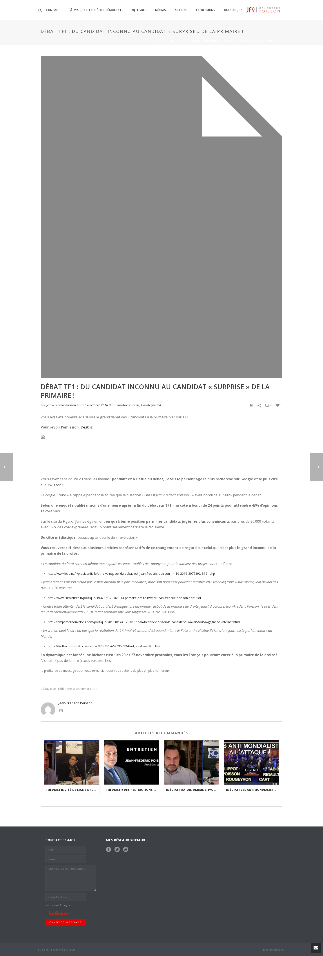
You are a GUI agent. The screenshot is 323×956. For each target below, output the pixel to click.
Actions (181, 10)
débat (45, 688)
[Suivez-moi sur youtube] (125, 849)
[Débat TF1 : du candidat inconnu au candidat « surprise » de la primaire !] (161, 217)
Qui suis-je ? (233, 10)
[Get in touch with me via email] (61, 710)
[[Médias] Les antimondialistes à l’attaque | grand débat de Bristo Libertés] (251, 762)
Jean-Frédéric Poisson (61, 405)
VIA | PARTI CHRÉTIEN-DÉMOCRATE (98, 10)
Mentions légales (273, 950)
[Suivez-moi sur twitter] (117, 849)
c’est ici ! (88, 427)
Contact (53, 10)
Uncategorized (151, 405)
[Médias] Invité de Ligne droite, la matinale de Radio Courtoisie (72, 790)
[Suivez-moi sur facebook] (108, 849)
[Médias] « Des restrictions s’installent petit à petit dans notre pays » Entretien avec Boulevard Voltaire (132, 790)
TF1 (95, 688)
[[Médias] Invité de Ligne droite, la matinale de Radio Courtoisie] (71, 762)
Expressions (205, 10)
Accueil (159, 40)
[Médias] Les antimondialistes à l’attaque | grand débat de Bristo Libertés (252, 790)
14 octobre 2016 (96, 405)
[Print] (251, 405)
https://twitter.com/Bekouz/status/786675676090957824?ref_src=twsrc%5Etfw (104, 646)
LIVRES (141, 10)
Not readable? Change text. (59, 905)
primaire (86, 688)
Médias (160, 10)
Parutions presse (128, 405)
